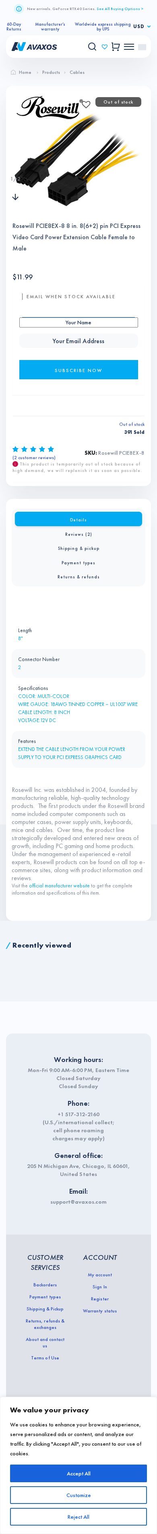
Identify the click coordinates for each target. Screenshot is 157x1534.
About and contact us (45, 1342)
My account (100, 1275)
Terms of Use (45, 1358)
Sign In (100, 1287)
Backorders (45, 1285)
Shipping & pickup (78, 548)
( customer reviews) (34, 457)
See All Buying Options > (120, 8)
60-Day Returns (13, 26)
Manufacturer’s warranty (50, 26)
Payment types (78, 563)
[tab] (78, 519)
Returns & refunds (79, 577)
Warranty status (99, 1311)
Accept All (79, 1473)
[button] (83, 102)
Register (99, 1299)
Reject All (78, 1516)
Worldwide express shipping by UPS (103, 26)
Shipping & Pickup (45, 1309)
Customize (78, 1495)
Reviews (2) (78, 534)
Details (78, 520)
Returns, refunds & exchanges (45, 1324)
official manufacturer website (59, 885)
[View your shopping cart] (116, 47)
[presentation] (15, 162)
